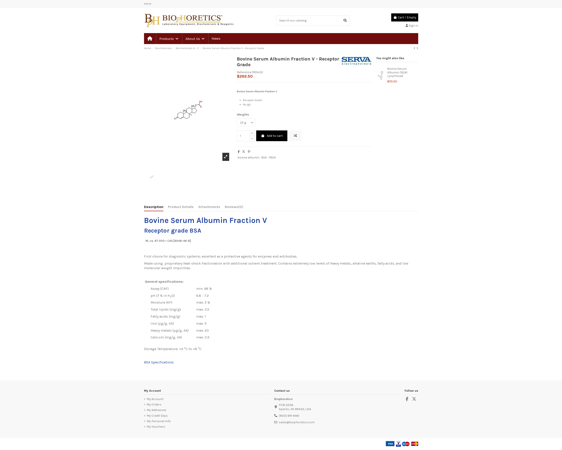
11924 (272, 157)
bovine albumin (248, 157)
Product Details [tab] (181, 207)
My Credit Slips (157, 416)
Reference (244, 72)
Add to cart (275, 136)
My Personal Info (159, 421)
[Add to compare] (295, 135)
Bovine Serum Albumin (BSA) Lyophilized (397, 72)
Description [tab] (153, 207)
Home (147, 3)
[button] (169, 38)
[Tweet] (243, 152)
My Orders (154, 404)
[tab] (234, 208)
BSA (264, 157)
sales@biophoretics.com (297, 422)
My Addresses (156, 410)
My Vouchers (156, 427)
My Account (155, 399)
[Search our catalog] (345, 20)
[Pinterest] (249, 152)
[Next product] (417, 48)
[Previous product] (415, 48)
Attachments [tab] (209, 207)
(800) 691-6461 (289, 416)
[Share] (239, 152)
